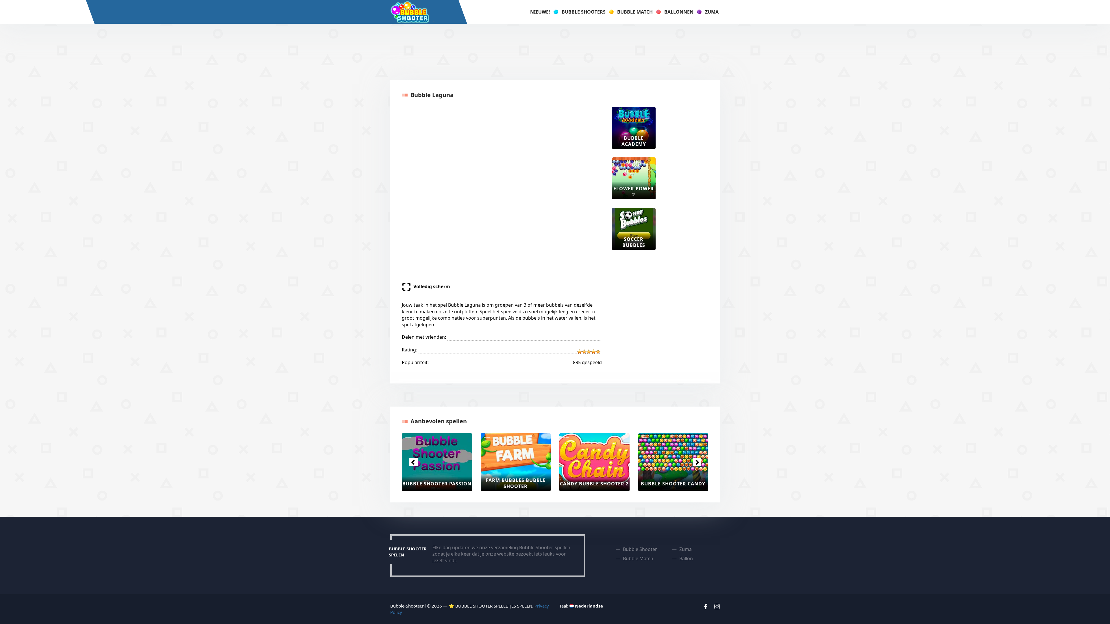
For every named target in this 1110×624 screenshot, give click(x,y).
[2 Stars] (584, 351)
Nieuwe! (540, 12)
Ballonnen (678, 12)
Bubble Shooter (640, 549)
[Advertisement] (555, 51)
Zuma (712, 12)
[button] (413, 462)
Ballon (686, 558)
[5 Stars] (598, 351)
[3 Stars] (589, 351)
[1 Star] (579, 351)
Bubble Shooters (584, 12)
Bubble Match (635, 12)
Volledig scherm (431, 286)
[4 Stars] (593, 351)
